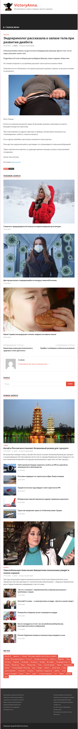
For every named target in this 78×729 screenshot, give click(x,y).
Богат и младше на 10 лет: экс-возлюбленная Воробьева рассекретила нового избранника (40, 625)
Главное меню (12, 27)
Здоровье (16, 656)
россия (21, 673)
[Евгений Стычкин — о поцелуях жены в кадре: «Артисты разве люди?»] (9, 608)
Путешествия (31, 665)
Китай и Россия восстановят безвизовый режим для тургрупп (35, 448)
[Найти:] (39, 384)
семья (28, 673)
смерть (34, 673)
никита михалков (10, 671)
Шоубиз (6, 567)
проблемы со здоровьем (44, 671)
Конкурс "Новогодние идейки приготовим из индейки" (39, 656)
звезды (39, 668)
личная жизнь (56, 668)
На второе (7, 662)
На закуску (34, 662)
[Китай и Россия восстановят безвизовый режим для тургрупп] (39, 443)
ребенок (57, 671)
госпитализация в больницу (21, 668)
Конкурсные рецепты (41, 659)
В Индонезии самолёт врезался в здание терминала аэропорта (43, 499)
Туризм (59, 665)
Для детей (7, 656)
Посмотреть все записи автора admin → (33, 364)
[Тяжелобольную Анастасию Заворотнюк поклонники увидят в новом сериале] (39, 565)
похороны (30, 671)
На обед (42, 662)
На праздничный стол (63, 662)
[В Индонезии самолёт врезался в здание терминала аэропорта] (9, 506)
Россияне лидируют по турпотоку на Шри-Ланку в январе (41, 476)
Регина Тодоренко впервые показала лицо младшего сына (41, 635)
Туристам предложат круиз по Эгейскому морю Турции (40, 510)
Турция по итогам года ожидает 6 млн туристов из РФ (39, 488)
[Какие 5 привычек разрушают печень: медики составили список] (39, 332)
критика (46, 668)
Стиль (40, 665)
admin (16, 45)
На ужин (7, 665)
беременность (68, 665)
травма (61, 673)
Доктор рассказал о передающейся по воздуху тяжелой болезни (30, 280)
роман (64, 671)
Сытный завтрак (49, 665)
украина (68, 673)
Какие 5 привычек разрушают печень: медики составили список (29, 334)
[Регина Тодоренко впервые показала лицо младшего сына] (9, 642)
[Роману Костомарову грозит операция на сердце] (9, 619)
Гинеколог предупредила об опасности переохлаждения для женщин (32, 226)
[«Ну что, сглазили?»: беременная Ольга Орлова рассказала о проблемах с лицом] (9, 597)
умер (6, 676)
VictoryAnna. (26, 5)
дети (33, 668)
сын (55, 673)
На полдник (50, 662)
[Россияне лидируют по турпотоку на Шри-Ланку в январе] (9, 483)
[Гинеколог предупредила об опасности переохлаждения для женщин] (39, 224)
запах (11, 169)
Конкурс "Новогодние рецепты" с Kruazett (18, 659)
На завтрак (25, 662)
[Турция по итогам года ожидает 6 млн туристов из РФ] (9, 495)
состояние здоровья (45, 673)
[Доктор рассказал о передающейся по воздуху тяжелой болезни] (39, 278)
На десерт (16, 662)
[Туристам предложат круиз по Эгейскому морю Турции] (9, 517)
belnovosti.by (16, 162)
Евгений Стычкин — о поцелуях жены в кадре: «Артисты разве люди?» (46, 601)
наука (64, 668)
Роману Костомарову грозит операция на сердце (37, 612)
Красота (6, 34)
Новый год (15, 665)
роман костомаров (10, 673)
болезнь (7, 668)
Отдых (5, 445)
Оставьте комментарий (26, 45)
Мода (68, 659)
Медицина (61, 659)
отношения (21, 671)
